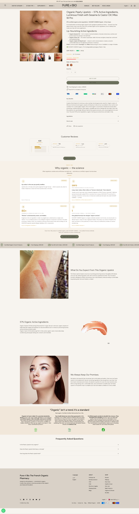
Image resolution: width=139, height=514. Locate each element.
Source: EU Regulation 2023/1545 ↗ (29, 225)
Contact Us (80, 503)
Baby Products (108, 488)
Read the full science (69, 236)
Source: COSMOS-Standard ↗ (78, 225)
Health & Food (108, 484)
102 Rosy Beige (71, 65)
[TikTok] (39, 499)
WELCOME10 (79, 1)
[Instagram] (30, 499)
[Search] (5, 5)
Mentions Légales (93, 486)
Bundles (107, 492)
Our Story (74, 503)
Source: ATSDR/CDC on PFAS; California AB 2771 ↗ (82, 200)
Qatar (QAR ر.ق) (114, 499)
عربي (74, 477)
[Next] (58, 31)
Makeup (107, 479)
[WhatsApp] (3, 511)
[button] (134, 5)
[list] (41, 32)
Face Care (107, 482)
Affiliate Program (92, 503)
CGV (90, 482)
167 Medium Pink (68, 65)
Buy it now (93, 82)
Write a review (69, 158)
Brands (107, 477)
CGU (90, 484)
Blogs (90, 490)
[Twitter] (20, 499)
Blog (85, 503)
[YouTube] (36, 499)
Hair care (107, 486)
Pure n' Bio (26, 503)
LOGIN (98, 503)
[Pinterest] (26, 499)
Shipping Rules (92, 488)
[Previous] (23, 31)
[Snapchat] (33, 499)
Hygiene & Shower (109, 490)
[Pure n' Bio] (69, 6)
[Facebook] (23, 499)
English (126, 6)
